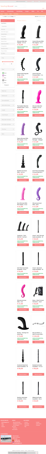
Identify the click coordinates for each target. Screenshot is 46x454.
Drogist (27, 11)
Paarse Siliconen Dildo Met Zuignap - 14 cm (22, 139)
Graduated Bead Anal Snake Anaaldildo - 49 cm (22, 365)
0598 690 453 (17, 441)
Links (2, 425)
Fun (38, 11)
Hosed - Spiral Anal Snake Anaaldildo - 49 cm (37, 268)
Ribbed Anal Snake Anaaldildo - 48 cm (37, 398)
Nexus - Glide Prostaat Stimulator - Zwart (38, 301)
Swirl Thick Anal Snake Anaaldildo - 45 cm (22, 268)
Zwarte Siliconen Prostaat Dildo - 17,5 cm (37, 74)
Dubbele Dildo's (4, 34)
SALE (42, 11)
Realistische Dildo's (4, 48)
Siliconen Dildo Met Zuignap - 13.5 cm (22, 41)
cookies (25, 452)
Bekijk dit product (23, 50)
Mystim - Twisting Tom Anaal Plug (23, 333)
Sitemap (38, 425)
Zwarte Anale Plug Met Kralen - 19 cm (22, 74)
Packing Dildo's (4, 46)
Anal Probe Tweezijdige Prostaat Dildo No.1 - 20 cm (38, 171)
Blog (2, 423)
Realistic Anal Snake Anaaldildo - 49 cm (22, 398)
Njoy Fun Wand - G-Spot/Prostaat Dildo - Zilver (37, 333)
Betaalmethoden (16, 422)
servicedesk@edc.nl (17, 443)
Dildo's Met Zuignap (4, 31)
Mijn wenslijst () (42, 1)
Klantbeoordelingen (31, 450)
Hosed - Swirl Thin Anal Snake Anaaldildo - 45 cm (38, 236)
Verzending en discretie (15, 426)
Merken (3, 426)
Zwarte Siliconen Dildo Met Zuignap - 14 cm (38, 41)
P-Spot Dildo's (4, 26)
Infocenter (26, 425)
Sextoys (2, 11)
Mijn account (36, 1)
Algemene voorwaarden (16, 450)
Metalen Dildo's (4, 41)
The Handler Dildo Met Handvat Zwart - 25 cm (22, 106)
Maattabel (26, 423)
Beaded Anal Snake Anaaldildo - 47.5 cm (37, 365)
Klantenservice (29, 1)
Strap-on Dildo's (4, 50)
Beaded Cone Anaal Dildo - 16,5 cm (22, 171)
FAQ (25, 426)
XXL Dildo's (3, 53)
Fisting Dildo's (3, 36)
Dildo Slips (3, 29)
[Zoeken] (25, 6)
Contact (26, 422)
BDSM (33, 11)
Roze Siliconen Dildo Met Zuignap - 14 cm (22, 203)
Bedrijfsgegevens (5, 422)
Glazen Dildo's (3, 39)
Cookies (37, 422)
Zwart (5, 80)
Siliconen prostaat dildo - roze (21, 301)
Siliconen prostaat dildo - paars (37, 203)
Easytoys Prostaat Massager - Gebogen (37, 139)
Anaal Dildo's (3, 23)
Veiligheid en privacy (17, 423)
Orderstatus (38, 423)
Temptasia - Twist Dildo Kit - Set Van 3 (22, 236)
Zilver (5, 82)
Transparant (6, 85)
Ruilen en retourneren (14, 428)
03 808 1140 (17, 440)
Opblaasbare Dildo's (5, 43)
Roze (5, 77)
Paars (5, 75)
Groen (5, 73)
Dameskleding (10, 11)
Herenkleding (19, 11)
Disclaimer (22, 450)
